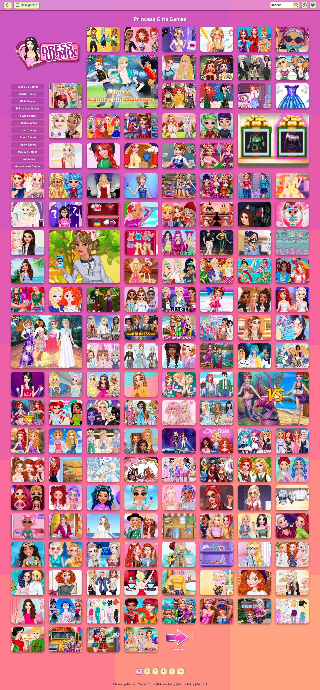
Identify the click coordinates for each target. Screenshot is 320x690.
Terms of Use (146, 684)
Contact (201, 684)
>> (180, 671)
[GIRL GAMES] (46, 53)
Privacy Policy (166, 684)
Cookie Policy (185, 684)
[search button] (296, 5)
